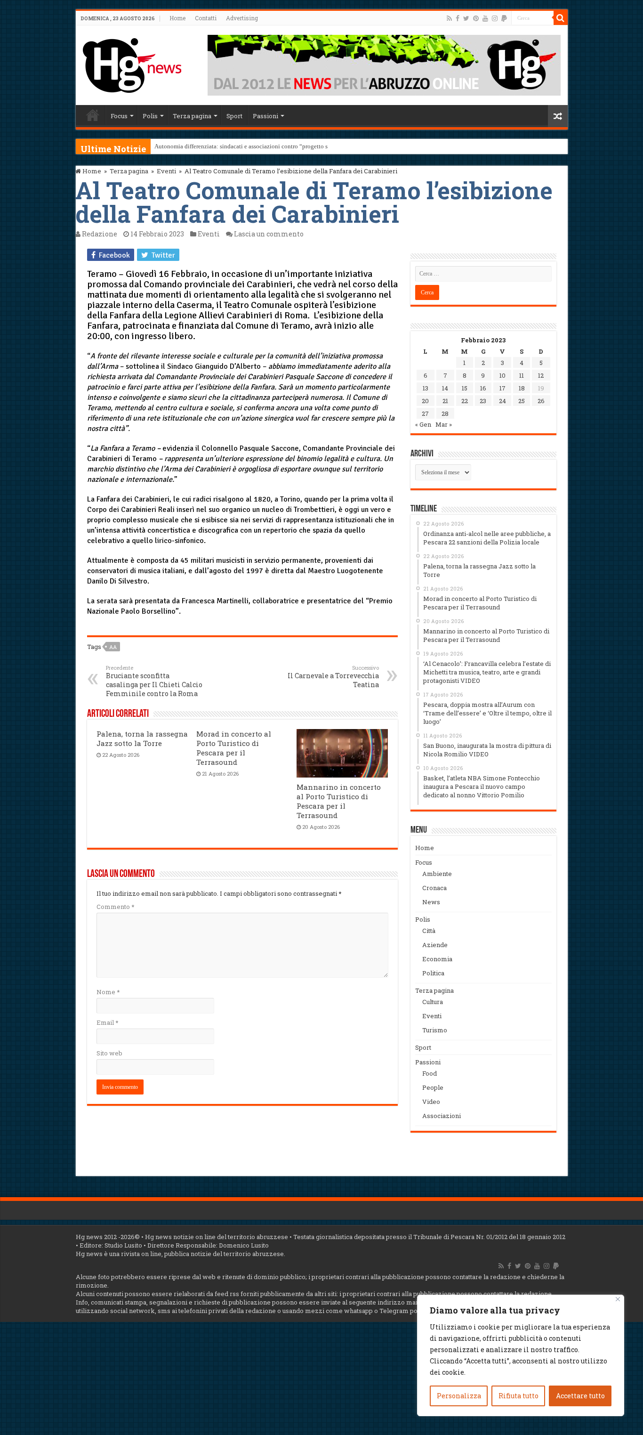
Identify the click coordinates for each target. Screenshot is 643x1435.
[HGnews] (132, 63)
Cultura (432, 1001)
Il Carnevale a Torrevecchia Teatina (333, 676)
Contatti (206, 18)
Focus (119, 116)
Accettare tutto (580, 1395)
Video (431, 1101)
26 (541, 401)
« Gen (423, 424)
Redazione (99, 233)
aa (113, 646)
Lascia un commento (269, 233)
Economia (437, 959)
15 (464, 388)
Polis (150, 116)
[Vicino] (618, 1299)
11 (521, 375)
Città (428, 930)
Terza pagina (192, 116)
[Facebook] (457, 18)
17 (502, 388)
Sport (234, 116)
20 (425, 401)
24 (502, 401)
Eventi (166, 171)
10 (502, 375)
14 (445, 388)
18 (522, 388)
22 (464, 401)
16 (483, 388)
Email (107, 1022)
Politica (433, 973)
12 (541, 375)
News (431, 902)
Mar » (443, 424)
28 (445, 413)
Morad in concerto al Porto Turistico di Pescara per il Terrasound (233, 748)
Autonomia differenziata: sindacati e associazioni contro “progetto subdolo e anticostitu (266, 146)
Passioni (265, 116)
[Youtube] (485, 18)
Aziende (435, 944)
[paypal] (504, 18)
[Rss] (449, 18)
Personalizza (459, 1395)
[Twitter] (466, 18)
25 (521, 401)
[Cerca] (561, 18)
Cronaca (434, 888)
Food (429, 1073)
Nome (108, 992)
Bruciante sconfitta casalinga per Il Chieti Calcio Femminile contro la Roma (154, 681)
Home (177, 18)
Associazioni (441, 1115)
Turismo (434, 1030)
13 (425, 388)
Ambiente (437, 873)
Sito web (109, 1053)
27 (425, 413)
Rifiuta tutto (518, 1395)
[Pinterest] (476, 18)
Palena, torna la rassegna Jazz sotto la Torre (142, 738)
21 (445, 401)
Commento (115, 906)
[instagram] (494, 18)
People (432, 1087)
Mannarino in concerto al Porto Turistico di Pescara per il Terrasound (339, 801)
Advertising (242, 18)
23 (483, 401)
